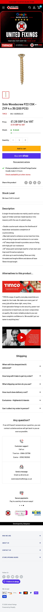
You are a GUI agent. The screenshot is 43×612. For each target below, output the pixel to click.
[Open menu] (3, 7)
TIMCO (4, 114)
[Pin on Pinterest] (30, 182)
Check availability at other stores (18, 174)
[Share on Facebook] (26, 182)
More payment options (21, 162)
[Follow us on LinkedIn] (21, 576)
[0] (38, 7)
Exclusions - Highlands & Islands (15, 400)
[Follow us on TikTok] (17, 576)
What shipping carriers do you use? (16, 384)
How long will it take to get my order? (17, 376)
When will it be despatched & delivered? (14, 366)
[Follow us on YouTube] (12, 576)
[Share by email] (39, 182)
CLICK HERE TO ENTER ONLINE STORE (21, 2)
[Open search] (29, 7)
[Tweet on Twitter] (34, 182)
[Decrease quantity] (13, 140)
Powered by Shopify (8, 607)
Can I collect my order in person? (15, 408)
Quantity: (5, 140)
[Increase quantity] (25, 140)
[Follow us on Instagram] (8, 576)
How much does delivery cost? (15, 392)
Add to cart (21, 148)
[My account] (34, 7)
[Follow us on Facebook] (4, 576)
